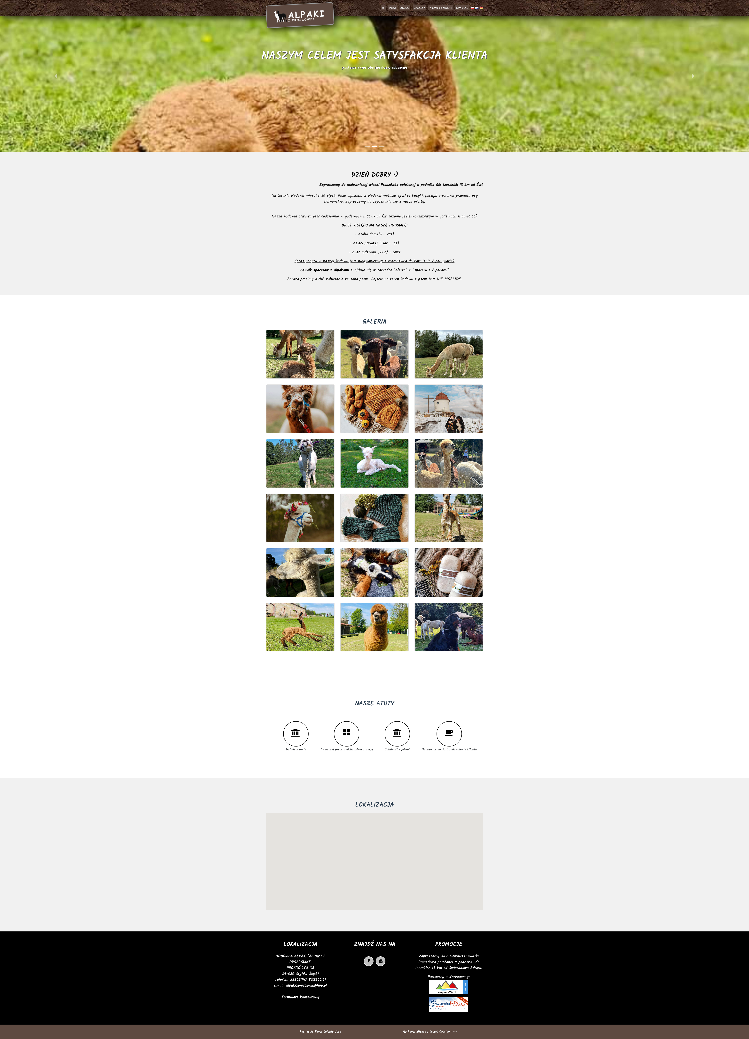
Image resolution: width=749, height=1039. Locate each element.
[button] (56, 76)
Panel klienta (416, 1031)
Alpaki (404, 7)
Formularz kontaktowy (300, 997)
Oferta (418, 7)
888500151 (317, 980)
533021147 (299, 980)
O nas (392, 7)
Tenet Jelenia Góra (328, 1031)
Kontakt (462, 7)
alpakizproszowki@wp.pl (306, 985)
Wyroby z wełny (440, 7)
